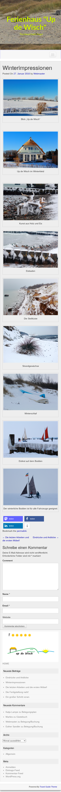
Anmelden (11, 767)
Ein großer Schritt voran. (18, 697)
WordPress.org (13, 776)
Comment (8, 560)
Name (5, 594)
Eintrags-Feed (13, 770)
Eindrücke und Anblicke (46, 537)
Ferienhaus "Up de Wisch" (31, 23)
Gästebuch (21, 717)
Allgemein (10, 754)
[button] (13, 519)
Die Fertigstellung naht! (17, 692)
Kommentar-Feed (14, 773)
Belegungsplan (29, 712)
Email (5, 605)
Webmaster (39, 73)
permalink (22, 531)
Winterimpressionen (15, 682)
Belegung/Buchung (30, 721)
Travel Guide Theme (48, 787)
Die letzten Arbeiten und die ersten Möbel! (26, 687)
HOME (6, 663)
